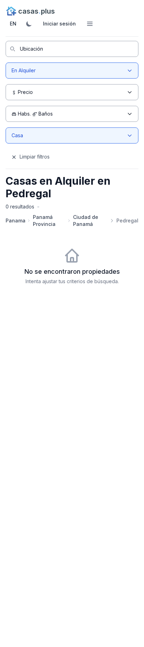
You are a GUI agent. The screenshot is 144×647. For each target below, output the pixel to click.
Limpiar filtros (34, 157)
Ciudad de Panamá (85, 220)
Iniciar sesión (59, 24)
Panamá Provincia (44, 220)
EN (13, 24)
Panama (16, 220)
